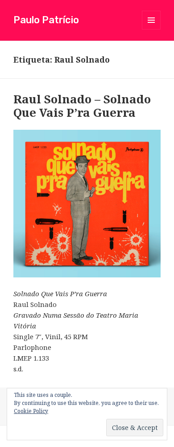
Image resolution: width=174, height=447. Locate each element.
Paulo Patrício (46, 20)
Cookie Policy (31, 411)
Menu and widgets (151, 29)
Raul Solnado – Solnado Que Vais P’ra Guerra (82, 105)
